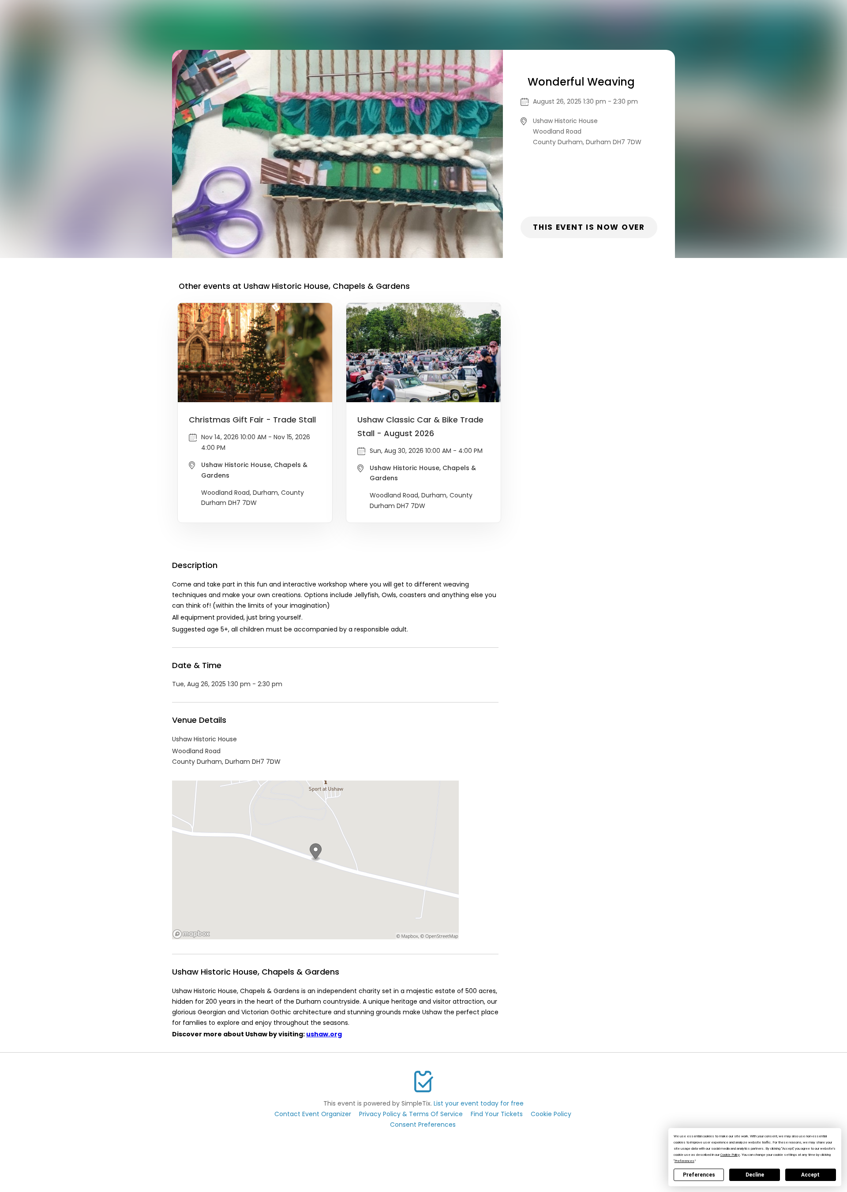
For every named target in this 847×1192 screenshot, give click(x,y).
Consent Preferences (423, 1124)
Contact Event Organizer (312, 1114)
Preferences (699, 1175)
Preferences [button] (684, 1161)
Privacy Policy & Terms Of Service (411, 1114)
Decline (755, 1175)
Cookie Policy (551, 1114)
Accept (810, 1175)
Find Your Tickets (497, 1114)
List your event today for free (479, 1103)
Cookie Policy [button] (730, 1155)
